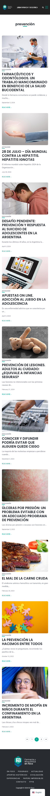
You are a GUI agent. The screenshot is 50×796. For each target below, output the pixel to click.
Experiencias (13, 778)
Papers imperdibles (33, 778)
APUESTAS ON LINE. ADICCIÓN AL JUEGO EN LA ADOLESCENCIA (24, 299)
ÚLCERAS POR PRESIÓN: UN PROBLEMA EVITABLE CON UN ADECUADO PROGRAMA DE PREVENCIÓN (24, 514)
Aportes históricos (17, 775)
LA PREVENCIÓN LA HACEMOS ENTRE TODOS (22, 642)
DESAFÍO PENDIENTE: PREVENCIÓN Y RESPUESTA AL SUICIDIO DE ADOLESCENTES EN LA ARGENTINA (23, 229)
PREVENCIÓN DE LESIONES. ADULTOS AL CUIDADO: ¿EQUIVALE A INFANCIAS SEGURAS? (23, 371)
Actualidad (6, 147)
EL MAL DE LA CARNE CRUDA (25, 578)
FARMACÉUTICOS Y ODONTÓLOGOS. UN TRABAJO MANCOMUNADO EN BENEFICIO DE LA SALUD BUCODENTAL (24, 82)
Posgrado (23, 771)
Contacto (21, 782)
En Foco (11, 771)
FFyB (31, 782)
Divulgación (6, 69)
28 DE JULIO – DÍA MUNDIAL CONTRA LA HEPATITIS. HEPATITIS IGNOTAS (24, 155)
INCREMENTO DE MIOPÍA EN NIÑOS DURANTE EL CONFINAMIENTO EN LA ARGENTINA (24, 711)
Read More (6, 107)
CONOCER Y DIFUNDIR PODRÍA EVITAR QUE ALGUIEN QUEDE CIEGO (20, 442)
